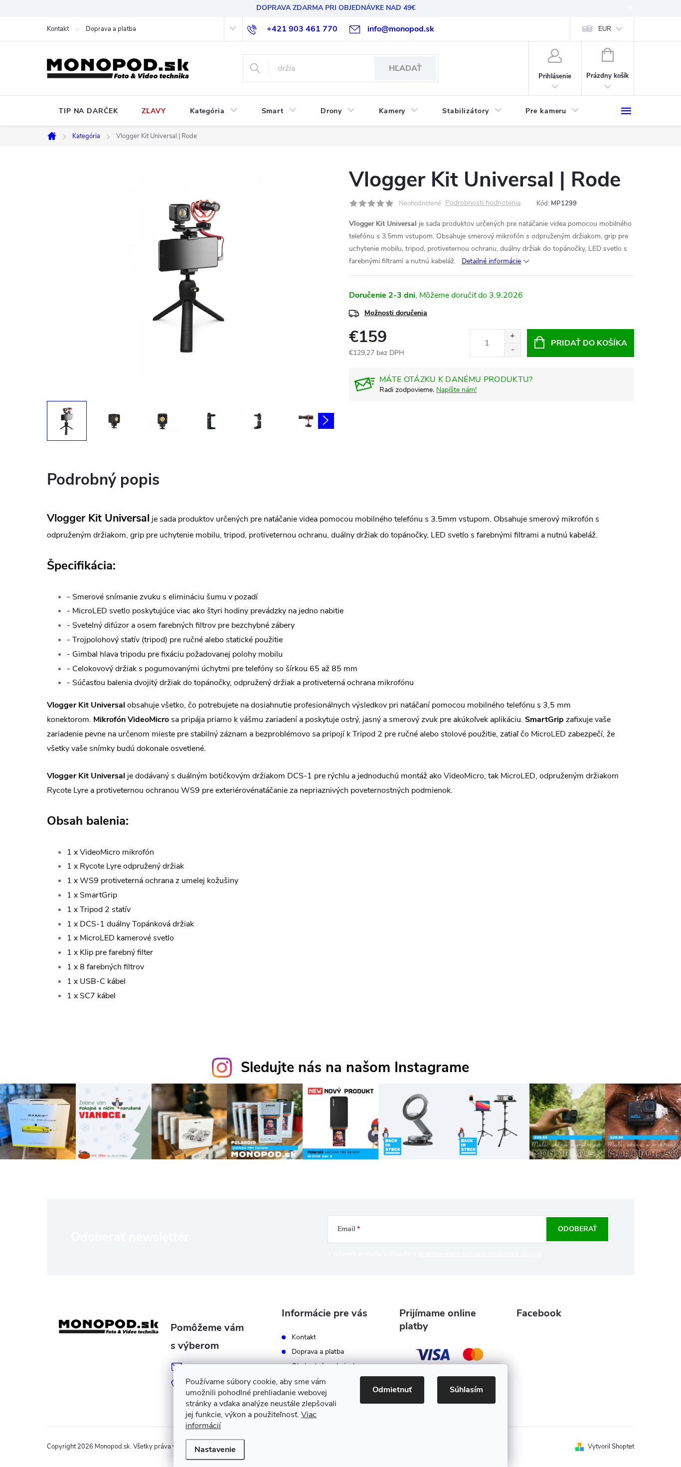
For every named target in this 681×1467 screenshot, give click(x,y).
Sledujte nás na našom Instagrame (355, 1067)
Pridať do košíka (589, 343)
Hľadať (405, 68)
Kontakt (58, 28)
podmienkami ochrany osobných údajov (479, 1254)
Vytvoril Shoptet (611, 1446)
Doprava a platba (111, 28)
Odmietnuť (392, 1389)
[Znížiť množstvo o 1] (512, 350)
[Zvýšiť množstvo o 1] (512, 336)
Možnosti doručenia (395, 313)
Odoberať (577, 1229)
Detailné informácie (491, 261)
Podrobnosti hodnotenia (482, 203)
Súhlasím (466, 1389)
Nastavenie (215, 1449)
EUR (604, 28)
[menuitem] (88, 111)
